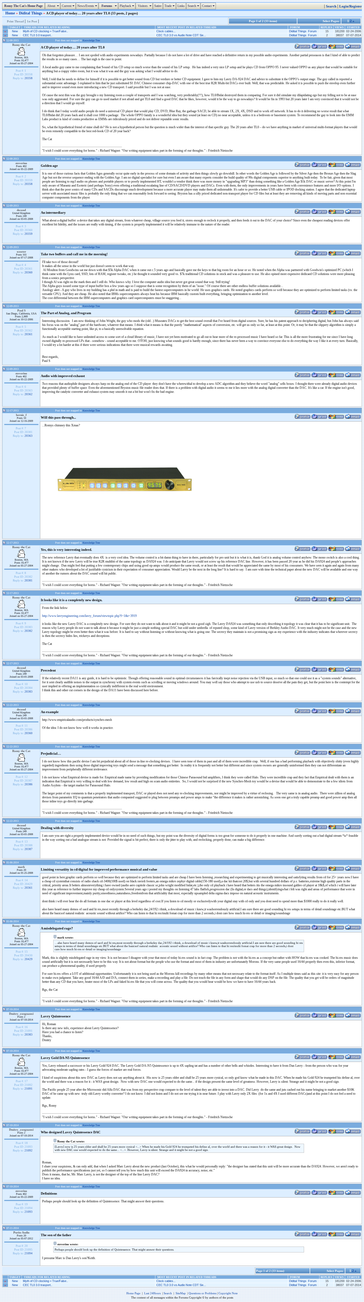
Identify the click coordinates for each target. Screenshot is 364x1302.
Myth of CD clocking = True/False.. (45, 31)
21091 (29, 1088)
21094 (29, 1253)
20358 (29, 78)
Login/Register (350, 6)
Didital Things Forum (303, 31)
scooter (21, 251)
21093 (29, 1211)
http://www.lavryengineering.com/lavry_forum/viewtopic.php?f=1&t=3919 (89, 616)
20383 (29, 691)
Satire (157, 6)
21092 (29, 1150)
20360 (29, 272)
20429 (29, 959)
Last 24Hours (152, 1293)
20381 (29, 580)
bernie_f (21, 415)
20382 (29, 630)
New (15, 31)
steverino (21, 163)
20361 (29, 334)
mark (21, 866)
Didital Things (31, 13)
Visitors (145, 6)
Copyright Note (228, 1293)
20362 (29, 394)
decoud (21, 210)
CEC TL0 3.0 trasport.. (37, 35)
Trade (170, 6)
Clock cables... (166, 31)
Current (69, 6)
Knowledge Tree (91, 40)
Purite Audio (21, 1232)
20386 (29, 784)
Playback (127, 6)
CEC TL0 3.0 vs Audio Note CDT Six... (181, 35)
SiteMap (181, 1293)
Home (10, 13)
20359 (29, 233)
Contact (209, 6)
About (53, 6)
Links (181, 6)
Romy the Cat (21, 44)
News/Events (87, 6)
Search (194, 6)
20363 (29, 435)
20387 (29, 849)
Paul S (21, 310)
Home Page (133, 1293)
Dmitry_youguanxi (21, 1013)
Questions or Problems (202, 1293)
